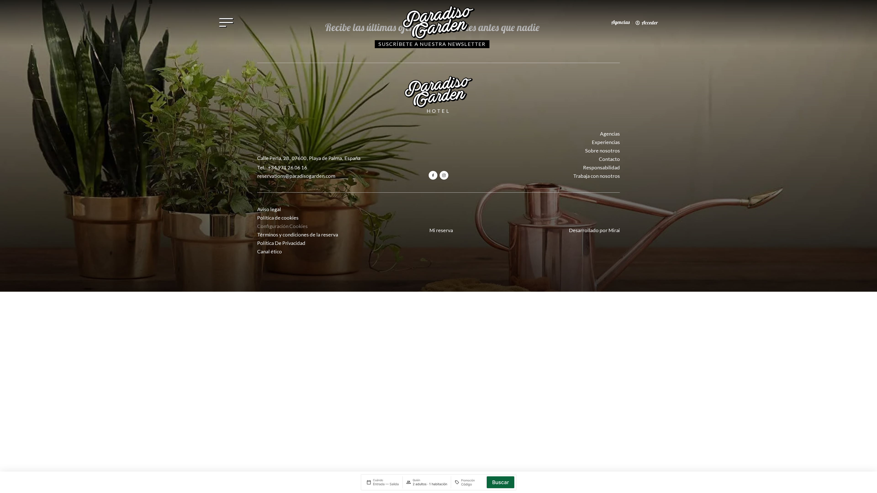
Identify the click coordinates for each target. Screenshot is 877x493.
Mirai (614, 230)
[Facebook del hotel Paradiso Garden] (433, 175)
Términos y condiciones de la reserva (297, 234)
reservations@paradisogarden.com (296, 176)
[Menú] (226, 24)
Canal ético (269, 251)
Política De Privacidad (281, 243)
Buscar (500, 482)
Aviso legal (269, 209)
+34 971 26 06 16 (287, 167)
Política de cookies (277, 218)
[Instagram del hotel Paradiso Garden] (444, 175)
